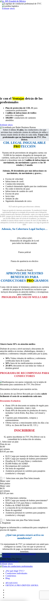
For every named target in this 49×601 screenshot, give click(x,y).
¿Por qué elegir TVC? (14, 571)
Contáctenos (10, 576)
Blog (7, 578)
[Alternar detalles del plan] (1, 478)
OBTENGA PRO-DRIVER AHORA (21, 585)
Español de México (17, 1)
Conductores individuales (16, 573)
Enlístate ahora (8, 8)
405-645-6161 (11, 583)
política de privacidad (9, 561)
